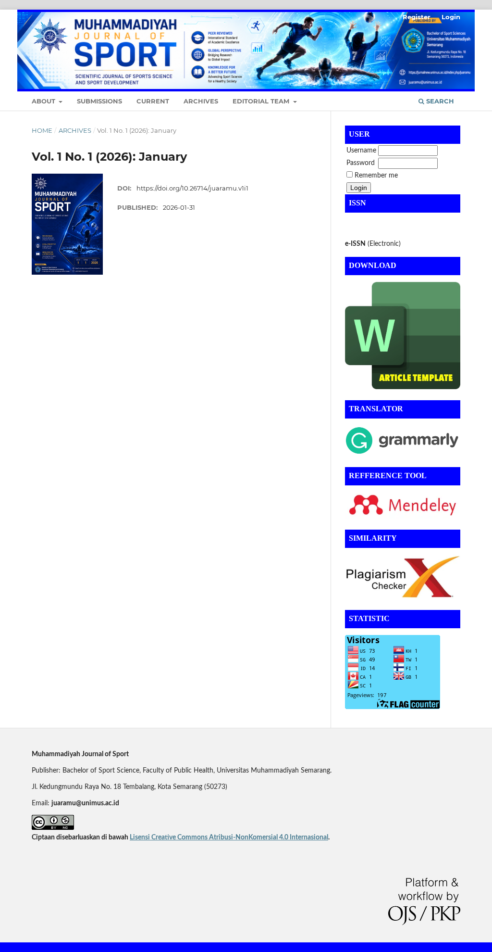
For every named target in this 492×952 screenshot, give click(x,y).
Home (42, 130)
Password (360, 163)
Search (439, 101)
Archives (201, 101)
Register (416, 17)
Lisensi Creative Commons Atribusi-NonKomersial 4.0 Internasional (229, 837)
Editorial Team (262, 101)
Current (152, 101)
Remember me (376, 175)
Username (361, 150)
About (44, 101)
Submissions (99, 101)
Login (451, 17)
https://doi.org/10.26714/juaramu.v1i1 (192, 188)
